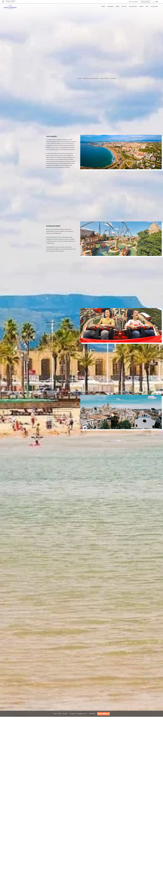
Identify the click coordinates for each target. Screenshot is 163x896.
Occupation (72, 713)
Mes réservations (133, 1)
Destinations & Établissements (91, 78)
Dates (55, 713)
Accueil (79, 78)
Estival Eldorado (104, 78)
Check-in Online (145, 1)
